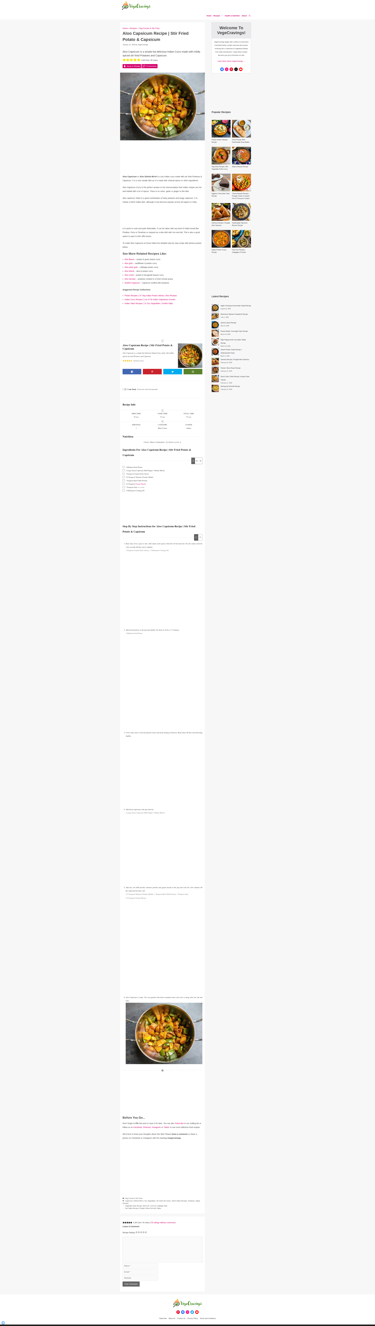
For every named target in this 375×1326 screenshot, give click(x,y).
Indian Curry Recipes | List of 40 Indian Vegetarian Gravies (150, 299)
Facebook (137, 1127)
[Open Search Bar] (249, 15)
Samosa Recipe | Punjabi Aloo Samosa (221, 224)
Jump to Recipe (133, 66)
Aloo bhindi (129, 271)
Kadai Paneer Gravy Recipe (219, 251)
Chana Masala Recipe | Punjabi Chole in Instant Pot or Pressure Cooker (241, 196)
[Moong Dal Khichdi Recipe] (215, 389)
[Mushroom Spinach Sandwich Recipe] (215, 317)
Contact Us (181, 1318)
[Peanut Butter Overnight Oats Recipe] (215, 334)
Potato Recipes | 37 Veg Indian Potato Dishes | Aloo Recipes (151, 295)
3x (200, 461)
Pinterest (147, 1127)
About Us (172, 1318)
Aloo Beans (129, 259)
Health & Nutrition (232, 16)
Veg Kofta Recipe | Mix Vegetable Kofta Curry (220, 168)
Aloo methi (129, 275)
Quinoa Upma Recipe (228, 323)
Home (209, 16)
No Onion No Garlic (164, 1201)
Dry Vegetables (150, 1201)
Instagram (156, 1127)
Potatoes (191, 1201)
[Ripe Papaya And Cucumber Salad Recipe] (215, 342)
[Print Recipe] (193, 371)
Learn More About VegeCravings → (231, 61)
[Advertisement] (222, 5)
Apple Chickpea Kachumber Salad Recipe (236, 306)
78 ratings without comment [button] (163, 1222)
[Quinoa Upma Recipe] (215, 325)
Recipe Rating (129, 1232)
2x (197, 461)
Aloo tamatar (130, 279)
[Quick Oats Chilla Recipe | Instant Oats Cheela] (215, 379)
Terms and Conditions (208, 1318)
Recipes (216, 16)
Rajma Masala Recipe (240, 167)
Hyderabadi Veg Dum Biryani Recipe (239, 224)
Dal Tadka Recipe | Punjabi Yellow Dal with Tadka (143, 1208)
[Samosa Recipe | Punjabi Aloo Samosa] (215, 362)
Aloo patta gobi (131, 267)
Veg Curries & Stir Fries (149, 28)
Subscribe (179, 1123)
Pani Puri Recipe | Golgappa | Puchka (239, 251)
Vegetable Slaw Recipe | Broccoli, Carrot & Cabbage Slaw (146, 1206)
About (244, 16)
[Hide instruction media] (200, 537)
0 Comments (151, 66)
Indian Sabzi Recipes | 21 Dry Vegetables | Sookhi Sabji (149, 303)
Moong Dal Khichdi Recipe (230, 386)
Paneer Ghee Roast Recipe (231, 368)
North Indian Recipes (179, 1201)
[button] (124, 60)
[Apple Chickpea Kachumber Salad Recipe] (215, 308)
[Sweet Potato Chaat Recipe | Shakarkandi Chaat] (215, 352)
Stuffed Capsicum (132, 283)
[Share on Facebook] (132, 371)
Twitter (166, 1127)
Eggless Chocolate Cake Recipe (221, 195)
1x (193, 461)
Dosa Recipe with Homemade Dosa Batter (241, 141)
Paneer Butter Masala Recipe (219, 141)
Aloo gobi (129, 263)
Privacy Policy (192, 1318)
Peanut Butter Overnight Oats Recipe (234, 331)
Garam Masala (141, 484)
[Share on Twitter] (172, 371)
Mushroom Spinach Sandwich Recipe (234, 314)
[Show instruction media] (196, 537)
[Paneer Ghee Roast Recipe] (215, 370)
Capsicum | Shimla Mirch (134, 1201)
